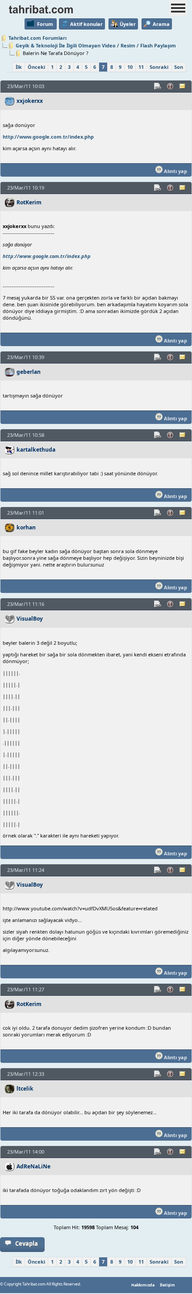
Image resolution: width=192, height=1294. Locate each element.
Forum (45, 24)
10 (130, 66)
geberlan (29, 372)
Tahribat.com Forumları (37, 37)
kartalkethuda (36, 449)
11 (141, 66)
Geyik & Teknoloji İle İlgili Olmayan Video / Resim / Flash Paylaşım (96, 45)
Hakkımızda (142, 1285)
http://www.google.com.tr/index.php (48, 136)
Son (178, 66)
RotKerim (29, 202)
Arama (161, 24)
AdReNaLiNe (33, 1166)
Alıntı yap (175, 171)
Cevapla (26, 1243)
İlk (19, 66)
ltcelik (25, 1088)
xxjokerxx (30, 101)
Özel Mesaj (183, 86)
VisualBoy (30, 618)
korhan (26, 527)
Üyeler (128, 24)
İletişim (167, 1285)
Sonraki (159, 66)
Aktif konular (86, 24)
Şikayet (170, 86)
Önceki (36, 66)
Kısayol (158, 86)
